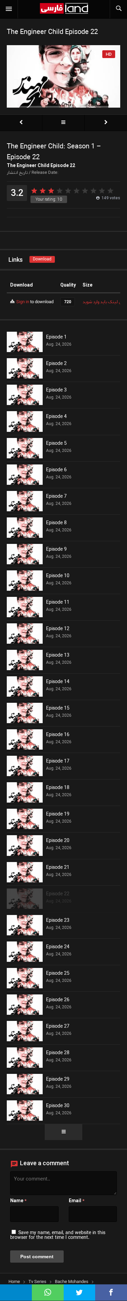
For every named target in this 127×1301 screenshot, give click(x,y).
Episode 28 (57, 1053)
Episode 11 (57, 602)
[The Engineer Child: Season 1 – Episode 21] (21, 123)
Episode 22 (57, 894)
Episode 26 (57, 1000)
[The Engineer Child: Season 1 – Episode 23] (106, 123)
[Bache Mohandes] (63, 123)
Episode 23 (57, 920)
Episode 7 (56, 496)
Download (42, 259)
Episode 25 (57, 973)
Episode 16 (57, 735)
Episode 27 (57, 1026)
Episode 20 (57, 841)
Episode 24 (57, 947)
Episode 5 (56, 443)
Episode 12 (57, 629)
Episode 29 (57, 1079)
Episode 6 (56, 470)
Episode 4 (56, 417)
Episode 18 (57, 788)
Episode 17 (57, 761)
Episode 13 (57, 655)
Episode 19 (57, 814)
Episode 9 (56, 549)
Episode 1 (56, 337)
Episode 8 (56, 523)
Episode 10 (57, 576)
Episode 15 (57, 708)
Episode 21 (57, 867)
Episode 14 (57, 682)
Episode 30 (57, 1106)
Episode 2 (56, 364)
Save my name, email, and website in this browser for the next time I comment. (57, 1235)
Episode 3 (56, 390)
